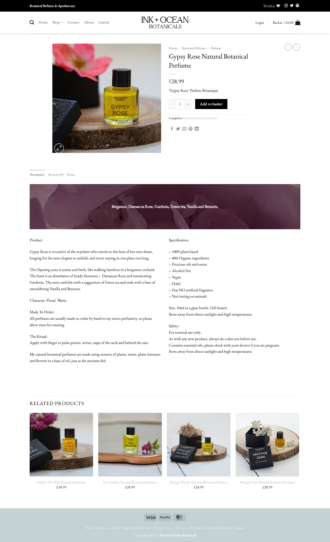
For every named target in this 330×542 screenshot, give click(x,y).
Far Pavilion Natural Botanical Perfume (130, 482)
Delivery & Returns (189, 528)
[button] (259, 22)
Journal (103, 22)
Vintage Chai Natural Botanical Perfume (267, 482)
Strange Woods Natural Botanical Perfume (199, 482)
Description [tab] (37, 175)
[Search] (32, 22)
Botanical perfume (194, 48)
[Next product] (288, 47)
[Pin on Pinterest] (190, 129)
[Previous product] (296, 47)
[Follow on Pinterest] (297, 6)
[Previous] (30, 460)
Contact (74, 22)
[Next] (299, 460)
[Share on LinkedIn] (197, 129)
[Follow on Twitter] (292, 6)
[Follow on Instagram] (286, 6)
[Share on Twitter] (178, 129)
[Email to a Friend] (184, 129)
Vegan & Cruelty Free (136, 528)
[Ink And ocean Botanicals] (165, 22)
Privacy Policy (163, 528)
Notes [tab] (71, 175)
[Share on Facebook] (172, 129)
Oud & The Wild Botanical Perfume (61, 482)
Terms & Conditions (218, 528)
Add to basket (211, 103)
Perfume (216, 48)
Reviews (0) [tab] (56, 175)
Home (43, 22)
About (89, 22)
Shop (56, 22)
